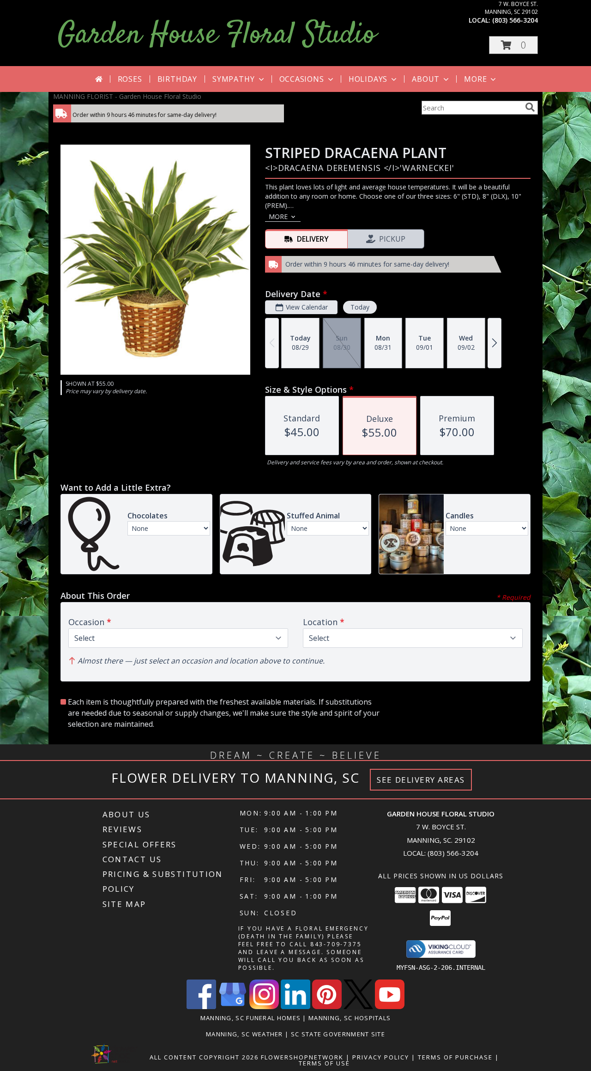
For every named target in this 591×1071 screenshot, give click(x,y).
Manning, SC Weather (244, 1034)
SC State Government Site (338, 1034)
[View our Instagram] (264, 1006)
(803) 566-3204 (515, 20)
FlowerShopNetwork (302, 1057)
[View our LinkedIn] (295, 1006)
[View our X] (358, 1006)
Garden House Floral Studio (217, 35)
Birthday (177, 79)
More (475, 79)
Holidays (368, 79)
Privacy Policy (380, 1057)
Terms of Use (324, 1063)
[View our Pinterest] (327, 1006)
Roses (130, 79)
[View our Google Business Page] (232, 1006)
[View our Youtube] (389, 1006)
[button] (513, 45)
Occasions (301, 79)
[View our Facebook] (201, 1006)
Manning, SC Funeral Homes (250, 1018)
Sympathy (233, 79)
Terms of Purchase (455, 1057)
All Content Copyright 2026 (204, 1057)
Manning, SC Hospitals (349, 1018)
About (426, 79)
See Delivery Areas (421, 779)
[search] (530, 107)
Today (359, 307)
